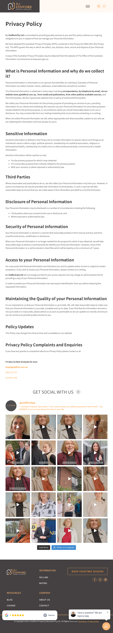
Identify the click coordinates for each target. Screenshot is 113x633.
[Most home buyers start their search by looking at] (69, 452)
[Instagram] (104, 6)
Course (11, 605)
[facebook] (99, 6)
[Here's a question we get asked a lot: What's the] (18, 452)
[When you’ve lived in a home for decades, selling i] (69, 530)
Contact (44, 605)
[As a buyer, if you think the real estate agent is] (18, 530)
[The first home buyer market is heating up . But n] (95, 504)
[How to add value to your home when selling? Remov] (43, 478)
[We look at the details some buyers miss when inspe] (95, 427)
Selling (43, 577)
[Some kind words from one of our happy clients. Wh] (43, 504)
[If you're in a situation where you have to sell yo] (95, 478)
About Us (44, 599)
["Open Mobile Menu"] (88, 6)
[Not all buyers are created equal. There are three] (43, 427)
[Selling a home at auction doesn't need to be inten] (69, 504)
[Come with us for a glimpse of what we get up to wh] (95, 452)
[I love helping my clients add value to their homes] (18, 427)
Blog (10, 599)
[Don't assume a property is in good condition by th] (43, 452)
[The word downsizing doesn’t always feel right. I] (18, 504)
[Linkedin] (105, 580)
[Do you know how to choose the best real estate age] (18, 478)
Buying (43, 583)
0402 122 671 (11, 372)
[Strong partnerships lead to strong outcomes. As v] (43, 530)
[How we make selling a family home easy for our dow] (69, 478)
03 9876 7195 (11, 377)
